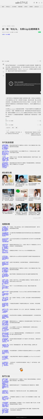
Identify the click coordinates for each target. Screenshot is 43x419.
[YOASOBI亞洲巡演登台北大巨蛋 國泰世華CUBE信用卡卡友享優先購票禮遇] (5, 240)
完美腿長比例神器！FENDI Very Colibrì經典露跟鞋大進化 (22, 250)
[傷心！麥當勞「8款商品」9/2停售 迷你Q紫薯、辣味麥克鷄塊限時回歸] (5, 299)
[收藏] (3, 72)
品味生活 (37, 6)
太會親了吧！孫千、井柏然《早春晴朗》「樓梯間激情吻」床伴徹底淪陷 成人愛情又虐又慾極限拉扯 (21, 213)
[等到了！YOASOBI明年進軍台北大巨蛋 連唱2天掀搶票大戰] (5, 287)
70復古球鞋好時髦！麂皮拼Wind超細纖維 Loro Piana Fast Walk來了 (25, 356)
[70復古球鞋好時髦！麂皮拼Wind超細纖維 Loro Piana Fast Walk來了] (5, 358)
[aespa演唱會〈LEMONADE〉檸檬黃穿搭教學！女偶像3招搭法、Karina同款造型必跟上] (5, 328)
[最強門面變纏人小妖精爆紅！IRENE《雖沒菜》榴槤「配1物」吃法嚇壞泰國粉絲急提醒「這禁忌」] (5, 404)
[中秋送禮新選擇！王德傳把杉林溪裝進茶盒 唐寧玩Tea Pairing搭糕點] (5, 352)
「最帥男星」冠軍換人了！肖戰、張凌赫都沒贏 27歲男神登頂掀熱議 (21, 185)
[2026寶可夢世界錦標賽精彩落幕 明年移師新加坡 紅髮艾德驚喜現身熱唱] (5, 234)
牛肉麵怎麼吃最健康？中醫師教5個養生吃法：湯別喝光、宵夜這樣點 (25, 303)
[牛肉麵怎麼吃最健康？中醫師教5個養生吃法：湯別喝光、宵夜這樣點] (5, 305)
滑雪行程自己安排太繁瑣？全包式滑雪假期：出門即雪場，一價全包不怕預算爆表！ (8, 199)
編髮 (16, 127)
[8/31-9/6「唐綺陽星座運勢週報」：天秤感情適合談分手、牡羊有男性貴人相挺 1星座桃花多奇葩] (5, 334)
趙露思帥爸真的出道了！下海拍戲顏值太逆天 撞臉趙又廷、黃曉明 (24, 385)
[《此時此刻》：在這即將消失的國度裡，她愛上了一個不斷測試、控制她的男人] (5, 364)
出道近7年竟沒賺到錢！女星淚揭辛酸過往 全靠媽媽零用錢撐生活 (24, 262)
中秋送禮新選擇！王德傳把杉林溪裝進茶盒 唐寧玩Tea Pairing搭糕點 (25, 350)
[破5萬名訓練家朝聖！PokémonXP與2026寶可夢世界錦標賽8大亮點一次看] (5, 293)
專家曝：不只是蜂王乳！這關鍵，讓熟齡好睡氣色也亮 (8, 184)
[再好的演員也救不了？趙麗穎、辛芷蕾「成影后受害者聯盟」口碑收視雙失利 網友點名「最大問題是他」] (5, 380)
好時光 (25, 6)
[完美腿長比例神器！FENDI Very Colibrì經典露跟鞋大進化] (5, 252)
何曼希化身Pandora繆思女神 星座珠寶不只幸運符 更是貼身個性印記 (25, 256)
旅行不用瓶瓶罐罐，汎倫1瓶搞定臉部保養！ (34, 184)
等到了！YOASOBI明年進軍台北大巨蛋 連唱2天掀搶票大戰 (23, 285)
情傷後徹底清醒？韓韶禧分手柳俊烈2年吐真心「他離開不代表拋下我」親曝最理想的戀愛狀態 (35, 213)
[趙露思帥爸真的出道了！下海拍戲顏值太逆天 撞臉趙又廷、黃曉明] (5, 386)
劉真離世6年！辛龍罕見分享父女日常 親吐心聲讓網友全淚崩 (23, 391)
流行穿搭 (14, 6)
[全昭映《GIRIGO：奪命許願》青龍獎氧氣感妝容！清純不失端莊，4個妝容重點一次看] (5, 158)
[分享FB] (3, 64)
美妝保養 (20, 6)
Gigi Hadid (8, 127)
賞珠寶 (31, 6)
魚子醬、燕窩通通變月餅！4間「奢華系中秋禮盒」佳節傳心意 (23, 344)
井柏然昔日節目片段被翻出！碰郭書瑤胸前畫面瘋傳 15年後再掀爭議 (25, 315)
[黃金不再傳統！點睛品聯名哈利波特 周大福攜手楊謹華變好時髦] (5, 275)
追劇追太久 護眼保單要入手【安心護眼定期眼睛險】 (8, 212)
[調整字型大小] (3, 75)
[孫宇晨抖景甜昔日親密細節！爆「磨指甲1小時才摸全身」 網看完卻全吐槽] (5, 340)
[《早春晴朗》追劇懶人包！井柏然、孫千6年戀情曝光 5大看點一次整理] (5, 398)
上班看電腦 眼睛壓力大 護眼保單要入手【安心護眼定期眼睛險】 (35, 199)
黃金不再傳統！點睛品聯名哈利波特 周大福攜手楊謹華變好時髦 (24, 274)
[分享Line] (3, 68)
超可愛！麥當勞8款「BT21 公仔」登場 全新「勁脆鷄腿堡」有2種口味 (25, 309)
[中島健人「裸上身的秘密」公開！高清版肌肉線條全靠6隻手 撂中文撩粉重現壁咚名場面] (5, 228)
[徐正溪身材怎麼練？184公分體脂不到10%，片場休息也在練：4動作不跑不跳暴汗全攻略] (5, 152)
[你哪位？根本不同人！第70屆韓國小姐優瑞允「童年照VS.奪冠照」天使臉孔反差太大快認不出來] (5, 281)
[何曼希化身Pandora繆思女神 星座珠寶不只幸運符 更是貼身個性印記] (5, 258)
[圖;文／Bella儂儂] (21, 47)
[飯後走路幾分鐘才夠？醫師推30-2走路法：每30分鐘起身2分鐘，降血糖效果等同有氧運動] (5, 147)
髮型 (13, 127)
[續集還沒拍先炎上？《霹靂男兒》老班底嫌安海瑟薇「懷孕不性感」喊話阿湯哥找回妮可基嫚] (5, 322)
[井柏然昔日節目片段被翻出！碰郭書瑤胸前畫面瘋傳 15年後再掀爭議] (5, 317)
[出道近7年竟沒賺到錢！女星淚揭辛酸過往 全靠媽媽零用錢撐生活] (5, 264)
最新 (3, 6)
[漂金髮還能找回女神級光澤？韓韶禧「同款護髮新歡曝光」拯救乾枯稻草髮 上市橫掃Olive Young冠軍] (5, 164)
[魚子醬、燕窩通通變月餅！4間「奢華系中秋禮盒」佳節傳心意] (5, 346)
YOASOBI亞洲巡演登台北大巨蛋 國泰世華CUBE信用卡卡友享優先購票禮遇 (21, 199)
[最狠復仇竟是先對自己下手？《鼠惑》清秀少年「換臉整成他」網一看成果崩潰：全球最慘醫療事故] (5, 246)
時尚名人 (8, 6)
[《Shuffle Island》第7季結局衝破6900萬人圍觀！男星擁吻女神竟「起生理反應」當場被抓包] (5, 410)
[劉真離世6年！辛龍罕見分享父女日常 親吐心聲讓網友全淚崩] (5, 392)
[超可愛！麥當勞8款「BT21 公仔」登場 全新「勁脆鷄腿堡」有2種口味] (5, 311)
